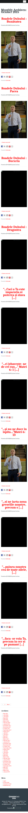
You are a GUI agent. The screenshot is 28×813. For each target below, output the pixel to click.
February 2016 (6, 758)
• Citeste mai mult (5, 72)
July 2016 (5, 751)
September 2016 (7, 748)
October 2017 (6, 728)
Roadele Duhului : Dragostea (14, 228)
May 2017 (5, 736)
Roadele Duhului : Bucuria (14, 159)
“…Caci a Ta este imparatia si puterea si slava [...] (14, 293)
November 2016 (7, 745)
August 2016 (6, 749)
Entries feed (6, 782)
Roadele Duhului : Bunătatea (14, 20)
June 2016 (5, 752)
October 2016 (6, 746)
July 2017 (5, 733)
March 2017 (6, 739)
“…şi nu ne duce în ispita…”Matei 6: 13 (14, 432)
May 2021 (5, 713)
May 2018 (5, 718)
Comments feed (7, 784)
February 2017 (6, 740)
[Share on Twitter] (4, 77)
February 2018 (6, 722)
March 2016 (6, 757)
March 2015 (6, 770)
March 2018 (6, 721)
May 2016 (5, 754)
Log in (4, 781)
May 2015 (5, 767)
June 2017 (5, 734)
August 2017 (6, 731)
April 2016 (5, 755)
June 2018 (5, 716)
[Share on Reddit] (7, 77)
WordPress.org (6, 785)
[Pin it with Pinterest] (10, 77)
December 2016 (7, 743)
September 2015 (7, 765)
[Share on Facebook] (2, 77)
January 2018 (6, 724)
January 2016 (6, 760)
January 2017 (6, 742)
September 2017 (7, 730)
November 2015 (7, 763)
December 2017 (7, 725)
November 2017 (7, 727)
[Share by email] (12, 77)
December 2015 (7, 761)
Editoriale (8, 80)
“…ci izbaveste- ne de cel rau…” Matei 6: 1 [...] (14, 367)
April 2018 (5, 719)
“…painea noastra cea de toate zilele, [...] (14, 569)
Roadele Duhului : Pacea (14, 90)
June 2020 (5, 715)
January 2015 (6, 771)
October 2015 (6, 764)
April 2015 (5, 768)
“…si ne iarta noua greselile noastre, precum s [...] (14, 504)
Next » (8, 704)
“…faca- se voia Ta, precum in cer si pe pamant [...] (14, 641)
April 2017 (5, 737)
